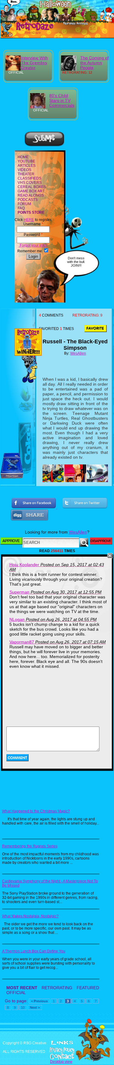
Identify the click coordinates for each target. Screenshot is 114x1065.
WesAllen (78, 353)
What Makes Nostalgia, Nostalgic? (30, 916)
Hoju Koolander (24, 564)
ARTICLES (27, 165)
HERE (29, 220)
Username (33, 224)
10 (23, 1007)
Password (33, 235)
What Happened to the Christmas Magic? (36, 811)
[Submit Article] (44, 145)
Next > (35, 1007)
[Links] (62, 1043)
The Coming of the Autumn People (94, 62)
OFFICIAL (16, 992)
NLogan (17, 619)
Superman (19, 592)
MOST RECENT (21, 987)
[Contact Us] (57, 1056)
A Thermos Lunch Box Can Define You (33, 951)
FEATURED (88, 987)
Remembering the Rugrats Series (29, 846)
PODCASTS (28, 200)
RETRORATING (57, 987)
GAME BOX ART (31, 191)
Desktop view (61, 1062)
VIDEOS (24, 170)
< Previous (39, 1001)
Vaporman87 (21, 641)
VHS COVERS (30, 182)
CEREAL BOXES (32, 187)
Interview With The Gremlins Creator (34, 62)
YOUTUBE (26, 161)
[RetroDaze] (28, 29)
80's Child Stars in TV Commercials (61, 100)
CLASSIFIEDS (29, 178)
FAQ (21, 208)
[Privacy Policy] (57, 1050)
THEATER (26, 174)
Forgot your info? (33, 245)
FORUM (24, 204)
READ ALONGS (31, 195)
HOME (23, 157)
